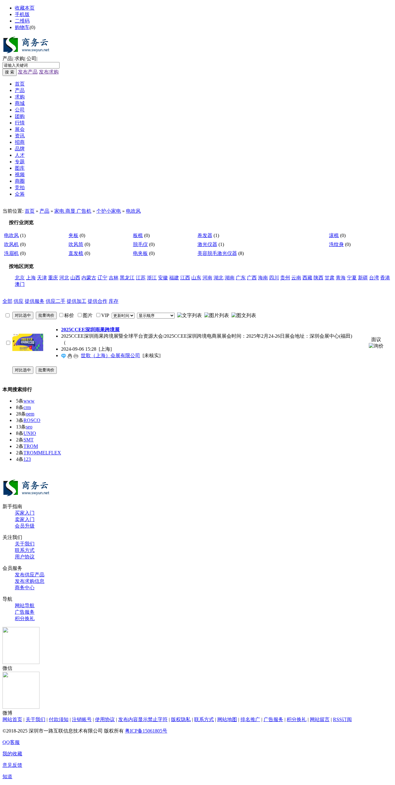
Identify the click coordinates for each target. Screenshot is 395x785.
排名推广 (250, 719)
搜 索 (9, 72)
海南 (263, 277)
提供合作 (97, 301)
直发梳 (76, 253)
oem (30, 413)
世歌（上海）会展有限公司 (110, 355)
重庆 (53, 277)
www (29, 400)
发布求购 (49, 71)
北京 (20, 277)
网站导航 (25, 605)
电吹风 (133, 211)
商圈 (20, 181)
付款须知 (59, 719)
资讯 (20, 135)
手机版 (22, 14)
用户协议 (25, 556)
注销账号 (82, 719)
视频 (20, 174)
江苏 (141, 277)
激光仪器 (207, 244)
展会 (20, 129)
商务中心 (25, 587)
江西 (185, 277)
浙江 (152, 277)
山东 (196, 277)
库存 (113, 301)
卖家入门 (25, 519)
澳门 (20, 284)
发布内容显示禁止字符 (143, 719)
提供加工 (76, 301)
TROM (30, 446)
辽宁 (102, 277)
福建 (174, 277)
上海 (31, 277)
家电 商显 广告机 (72, 211)
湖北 (218, 277)
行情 (20, 122)
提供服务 (34, 301)
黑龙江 (127, 277)
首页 (20, 83)
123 (27, 459)
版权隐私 (181, 719)
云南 (296, 277)
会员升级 (25, 525)
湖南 (230, 277)
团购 (20, 116)
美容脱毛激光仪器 (217, 253)
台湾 (374, 277)
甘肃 (330, 277)
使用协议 (105, 719)
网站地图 (227, 719)
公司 (31, 58)
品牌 (20, 148)
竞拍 (20, 187)
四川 (274, 277)
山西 (75, 277)
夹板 (73, 235)
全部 (7, 301)
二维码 (22, 20)
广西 (252, 277)
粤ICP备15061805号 (146, 730)
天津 (42, 277)
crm (27, 407)
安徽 (163, 277)
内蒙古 (88, 277)
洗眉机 (11, 253)
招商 (20, 142)
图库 (20, 168)
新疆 (363, 277)
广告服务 (25, 612)
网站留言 (320, 719)
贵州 (285, 277)
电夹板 (140, 253)
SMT (28, 439)
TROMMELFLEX (42, 452)
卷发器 (205, 235)
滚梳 (334, 235)
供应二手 (55, 301)
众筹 (20, 194)
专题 (20, 161)
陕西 (318, 277)
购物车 (22, 27)
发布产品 (28, 71)
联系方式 (25, 550)
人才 (20, 155)
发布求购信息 (29, 581)
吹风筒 (76, 244)
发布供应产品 (29, 574)
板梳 (138, 235)
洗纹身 (336, 244)
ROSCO (31, 420)
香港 (385, 277)
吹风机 (11, 244)
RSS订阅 (342, 719)
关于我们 (25, 543)
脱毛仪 (140, 244)
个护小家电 (108, 211)
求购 (19, 58)
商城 (20, 103)
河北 (64, 277)
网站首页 (12, 719)
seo (29, 426)
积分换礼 (25, 618)
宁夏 (352, 277)
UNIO (29, 433)
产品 (7, 58)
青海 (341, 277)
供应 (18, 301)
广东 (241, 277)
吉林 (113, 277)
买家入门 (25, 513)
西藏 (307, 277)
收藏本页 (25, 7)
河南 (207, 277)
